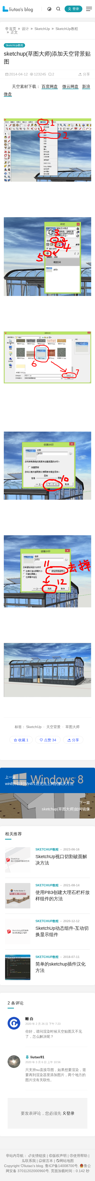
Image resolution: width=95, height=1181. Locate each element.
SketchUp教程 (66, 29)
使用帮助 (80, 1156)
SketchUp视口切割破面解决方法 (61, 859)
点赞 (49, 740)
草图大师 (72, 727)
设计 (25, 29)
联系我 (30, 1161)
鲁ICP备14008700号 (61, 1166)
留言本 (47, 1161)
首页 (12, 29)
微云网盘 (70, 86)
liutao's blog (33, 1166)
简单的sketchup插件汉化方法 (60, 967)
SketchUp (42, 29)
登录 (75, 9)
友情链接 (39, 1156)
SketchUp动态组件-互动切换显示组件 (62, 931)
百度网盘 (50, 86)
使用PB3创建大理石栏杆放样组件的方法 (62, 895)
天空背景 (53, 727)
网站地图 (67, 1161)
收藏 (22, 740)
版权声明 (59, 1156)
